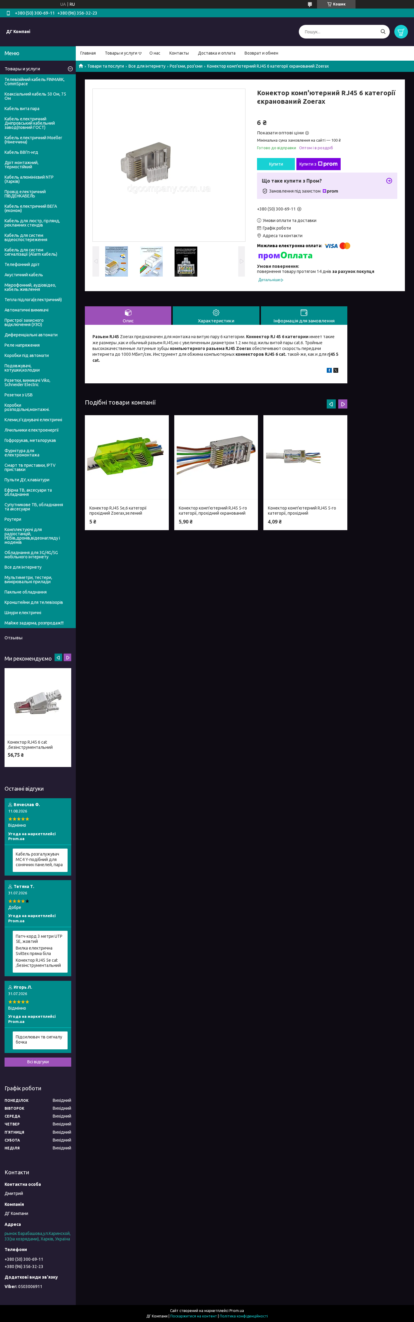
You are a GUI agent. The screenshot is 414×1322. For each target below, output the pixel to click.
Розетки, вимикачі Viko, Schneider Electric (27, 382)
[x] (335, 371)
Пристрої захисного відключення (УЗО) (24, 322)
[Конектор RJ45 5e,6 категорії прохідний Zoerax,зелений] (127, 457)
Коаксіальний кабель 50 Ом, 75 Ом (35, 96)
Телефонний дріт (22, 264)
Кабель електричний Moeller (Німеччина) (33, 139)
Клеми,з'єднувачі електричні (33, 419)
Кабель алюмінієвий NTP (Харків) (29, 179)
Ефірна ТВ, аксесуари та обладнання (28, 492)
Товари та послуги (105, 66)
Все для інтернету (147, 66)
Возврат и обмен (261, 53)
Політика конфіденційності (244, 1316)
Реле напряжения (22, 345)
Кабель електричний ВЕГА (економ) (31, 208)
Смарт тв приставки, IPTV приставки (30, 467)
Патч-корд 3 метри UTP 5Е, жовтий (39, 939)
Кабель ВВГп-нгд (21, 152)
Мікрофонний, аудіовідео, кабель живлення (30, 287)
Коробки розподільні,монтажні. (27, 407)
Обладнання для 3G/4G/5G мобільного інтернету (31, 554)
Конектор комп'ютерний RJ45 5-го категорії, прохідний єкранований (213, 511)
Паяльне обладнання (26, 592)
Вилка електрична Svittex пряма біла (34, 951)
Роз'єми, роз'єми (186, 66)
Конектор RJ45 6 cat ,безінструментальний (30, 745)
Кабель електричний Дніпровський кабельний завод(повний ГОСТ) (30, 123)
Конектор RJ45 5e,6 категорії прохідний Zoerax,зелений (118, 511)
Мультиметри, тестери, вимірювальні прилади (28, 579)
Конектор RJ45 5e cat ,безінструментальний (38, 963)
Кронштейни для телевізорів (34, 602)
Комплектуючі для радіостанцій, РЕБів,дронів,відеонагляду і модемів (32, 536)
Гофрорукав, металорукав (30, 440)
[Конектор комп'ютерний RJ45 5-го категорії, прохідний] (305, 457)
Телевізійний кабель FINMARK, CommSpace (35, 81)
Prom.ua (236, 1311)
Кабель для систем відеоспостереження (26, 237)
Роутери (13, 519)
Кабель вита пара (22, 108)
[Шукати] (383, 32)
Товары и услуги (121, 53)
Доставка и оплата (216, 53)
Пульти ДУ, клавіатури (27, 479)
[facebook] (329, 371)
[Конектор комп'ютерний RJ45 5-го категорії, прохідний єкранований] (216, 457)
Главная (88, 53)
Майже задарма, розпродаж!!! (34, 623)
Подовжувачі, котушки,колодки (22, 367)
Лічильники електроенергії (32, 430)
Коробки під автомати (27, 355)
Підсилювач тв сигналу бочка (39, 1039)
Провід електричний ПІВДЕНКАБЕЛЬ (25, 193)
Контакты (179, 53)
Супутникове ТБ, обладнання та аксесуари (34, 506)
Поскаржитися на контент (193, 1316)
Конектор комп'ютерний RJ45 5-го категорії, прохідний (302, 511)
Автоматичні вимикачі (26, 310)
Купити (276, 164)
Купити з (307, 164)
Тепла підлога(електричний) (33, 299)
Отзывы (13, 637)
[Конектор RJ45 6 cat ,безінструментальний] (38, 701)
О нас (154, 53)
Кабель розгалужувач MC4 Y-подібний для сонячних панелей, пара (39, 859)
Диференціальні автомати (31, 334)
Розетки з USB (19, 394)
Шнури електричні (23, 612)
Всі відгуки (38, 1061)
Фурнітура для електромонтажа (22, 452)
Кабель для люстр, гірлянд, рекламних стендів (32, 222)
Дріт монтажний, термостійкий (21, 164)
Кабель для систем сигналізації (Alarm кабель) (31, 252)
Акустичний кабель (24, 274)
